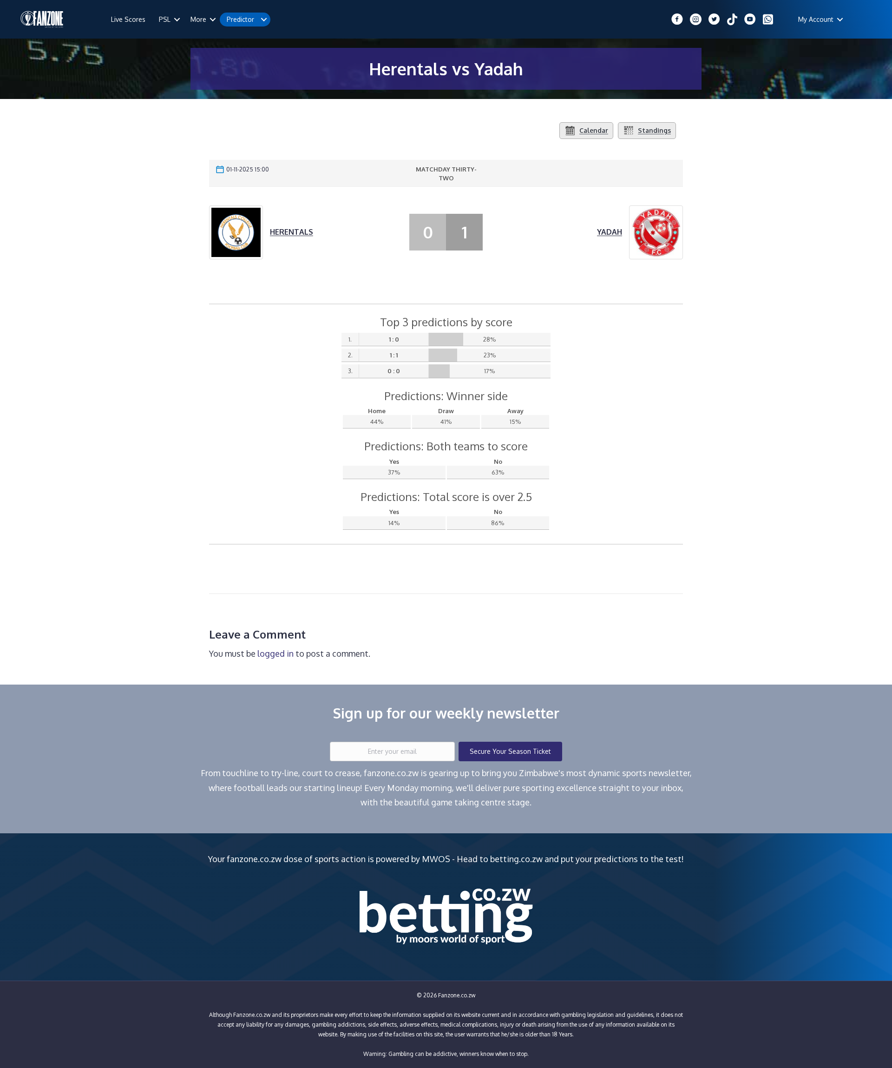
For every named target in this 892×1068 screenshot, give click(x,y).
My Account (815, 19)
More (198, 19)
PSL (165, 19)
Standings (654, 130)
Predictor (240, 19)
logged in (275, 653)
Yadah (609, 232)
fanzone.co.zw (254, 859)
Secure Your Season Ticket (510, 751)
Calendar (593, 130)
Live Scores (128, 19)
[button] (177, 19)
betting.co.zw (516, 859)
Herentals (291, 232)
